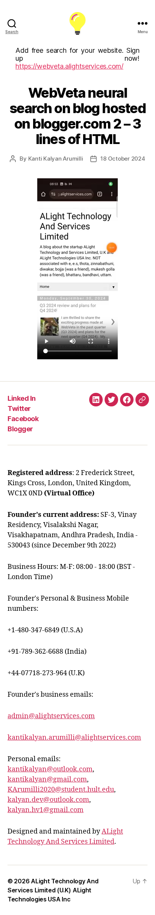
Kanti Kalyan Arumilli (55, 158)
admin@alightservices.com (51, 716)
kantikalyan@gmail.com (47, 779)
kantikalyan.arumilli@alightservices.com (74, 737)
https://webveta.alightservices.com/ (69, 66)
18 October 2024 (122, 158)
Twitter (19, 408)
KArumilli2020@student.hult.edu (61, 789)
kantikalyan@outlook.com (50, 769)
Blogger (20, 429)
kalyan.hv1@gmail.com (46, 810)
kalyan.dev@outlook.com (48, 799)
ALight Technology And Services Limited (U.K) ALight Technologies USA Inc (53, 890)
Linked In (22, 398)
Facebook (23, 419)
